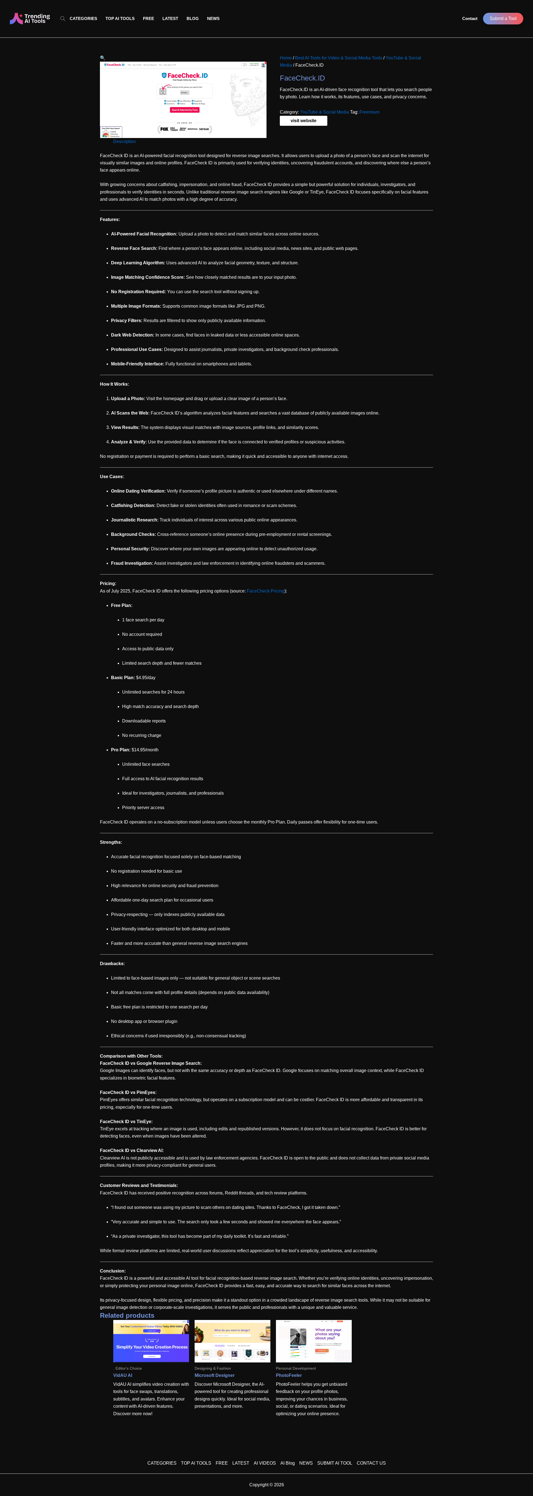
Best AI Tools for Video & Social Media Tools (338, 58)
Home (286, 58)
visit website (303, 120)
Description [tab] (124, 141)
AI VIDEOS (265, 1463)
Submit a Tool (503, 18)
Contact (469, 18)
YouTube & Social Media (324, 112)
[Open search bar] (63, 18)
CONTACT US (371, 1463)
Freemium (369, 112)
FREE (148, 18)
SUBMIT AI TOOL (334, 1463)
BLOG (193, 18)
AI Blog (287, 1463)
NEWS (213, 18)
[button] (102, 58)
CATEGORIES (83, 18)
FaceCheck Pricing (266, 591)
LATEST (170, 18)
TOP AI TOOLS (120, 18)
